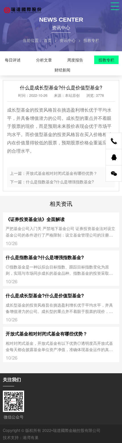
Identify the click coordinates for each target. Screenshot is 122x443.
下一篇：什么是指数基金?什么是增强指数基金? (52, 181)
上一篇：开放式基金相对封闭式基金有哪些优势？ (53, 173)
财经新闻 (62, 70)
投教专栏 (106, 60)
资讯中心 (67, 40)
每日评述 (13, 60)
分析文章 (44, 60)
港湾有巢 (31, 437)
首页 (48, 40)
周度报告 (75, 60)
